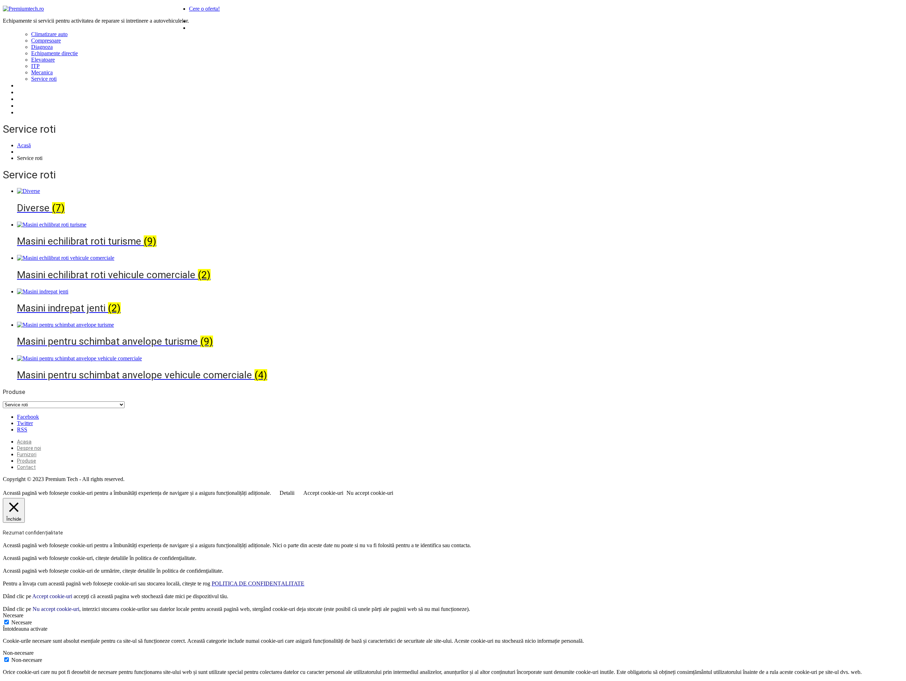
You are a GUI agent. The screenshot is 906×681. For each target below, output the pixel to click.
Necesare (21, 622)
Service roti (44, 79)
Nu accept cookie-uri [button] (369, 493)
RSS (22, 430)
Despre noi (31, 92)
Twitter (25, 423)
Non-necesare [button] (18, 653)
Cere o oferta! (204, 9)
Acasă (24, 145)
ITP (35, 66)
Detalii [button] (287, 493)
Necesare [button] (13, 615)
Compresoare (46, 41)
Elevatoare (43, 60)
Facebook (28, 417)
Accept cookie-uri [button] (323, 493)
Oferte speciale (37, 105)
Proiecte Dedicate (41, 112)
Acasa (197, 20)
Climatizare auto (49, 34)
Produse (200, 27)
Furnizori (28, 85)
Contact (28, 98)
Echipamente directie (54, 53)
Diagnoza (42, 47)
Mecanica (42, 72)
